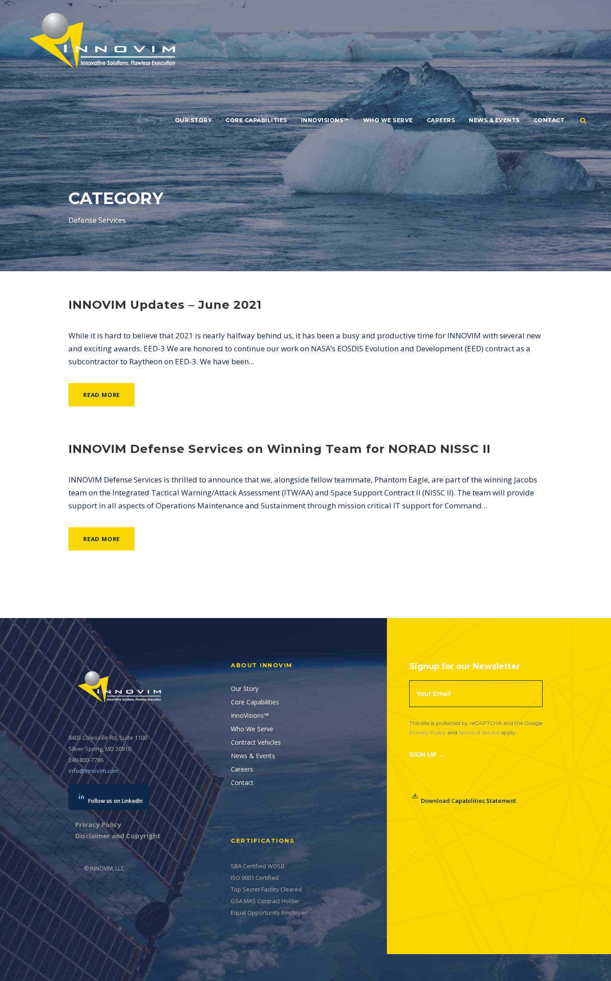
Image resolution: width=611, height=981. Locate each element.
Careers (441, 120)
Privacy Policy (427, 732)
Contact (549, 120)
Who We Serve (388, 120)
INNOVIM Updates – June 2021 (165, 305)
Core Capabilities (256, 120)
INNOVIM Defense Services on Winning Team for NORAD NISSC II (279, 449)
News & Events (494, 120)
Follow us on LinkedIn (115, 801)
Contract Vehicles (256, 742)
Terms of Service (479, 732)
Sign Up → (427, 755)
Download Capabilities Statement (468, 801)
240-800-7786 (85, 760)
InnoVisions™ (325, 120)
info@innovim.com (93, 771)
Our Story (193, 120)
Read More (101, 395)
